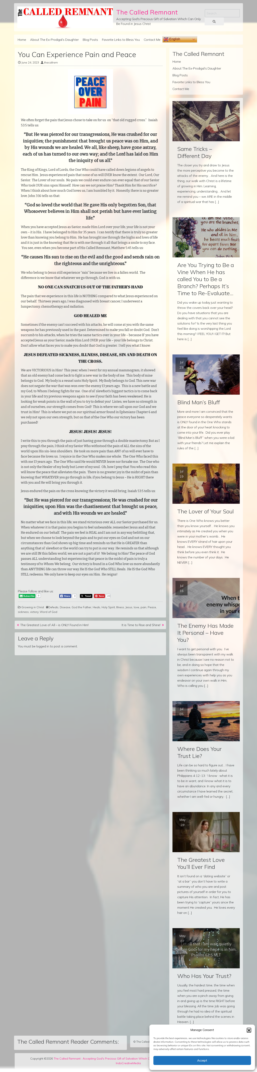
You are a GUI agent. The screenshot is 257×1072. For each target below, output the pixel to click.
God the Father (81, 607)
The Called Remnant (147, 12)
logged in (42, 646)
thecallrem (51, 62)
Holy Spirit (108, 607)
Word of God (48, 612)
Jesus (128, 607)
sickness (23, 612)
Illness (120, 607)
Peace (152, 607)
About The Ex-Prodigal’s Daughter (54, 40)
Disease (65, 607)
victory (34, 612)
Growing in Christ (32, 607)
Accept (202, 1060)
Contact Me (152, 40)
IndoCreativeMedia (128, 1063)
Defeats (53, 607)
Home (22, 40)
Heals (96, 607)
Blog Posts (90, 40)
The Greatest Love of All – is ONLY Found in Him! (54, 625)
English (174, 39)
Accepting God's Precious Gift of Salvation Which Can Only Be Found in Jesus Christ (137, 1058)
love (136, 607)
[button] (249, 1030)
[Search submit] (214, 21)
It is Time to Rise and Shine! (141, 625)
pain (143, 607)
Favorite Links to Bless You (121, 40)
